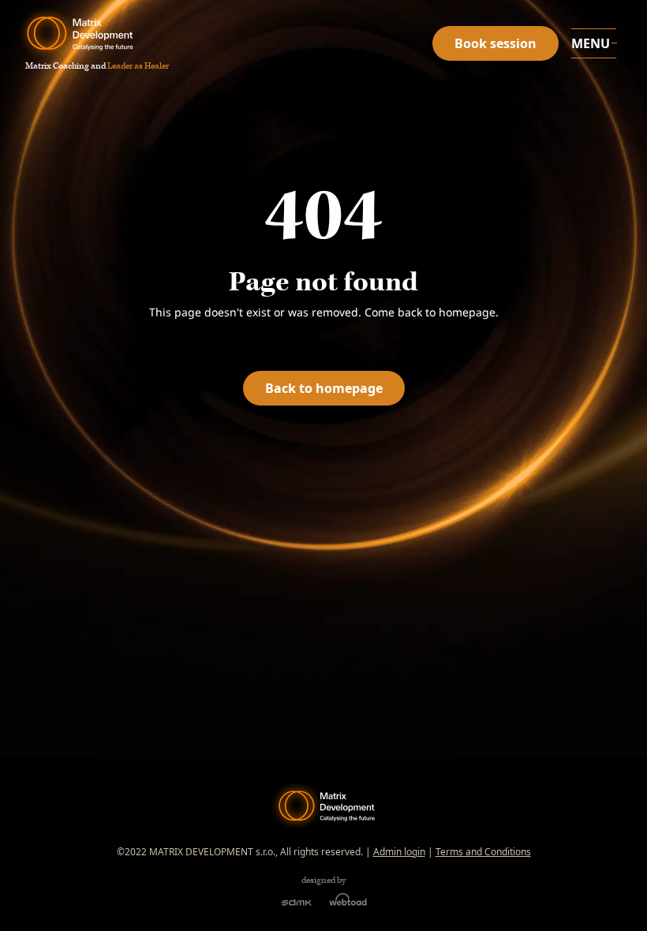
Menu (590, 43)
